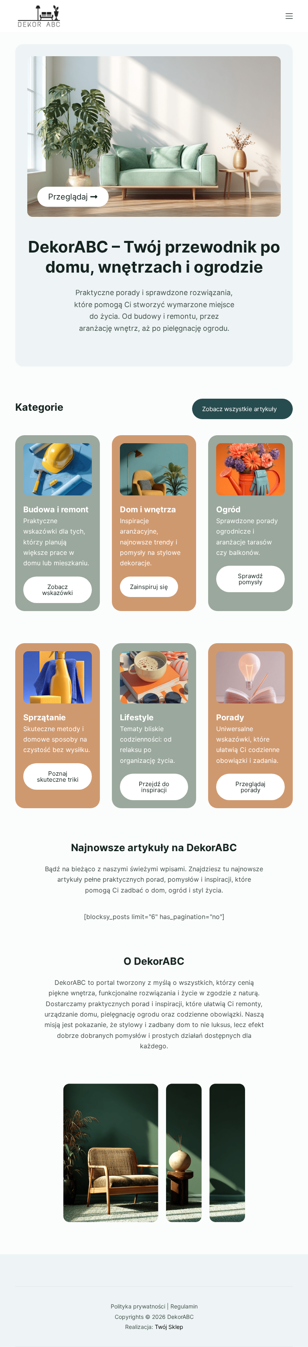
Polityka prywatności (138, 1306)
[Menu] (289, 16)
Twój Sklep (169, 1326)
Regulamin (184, 1306)
